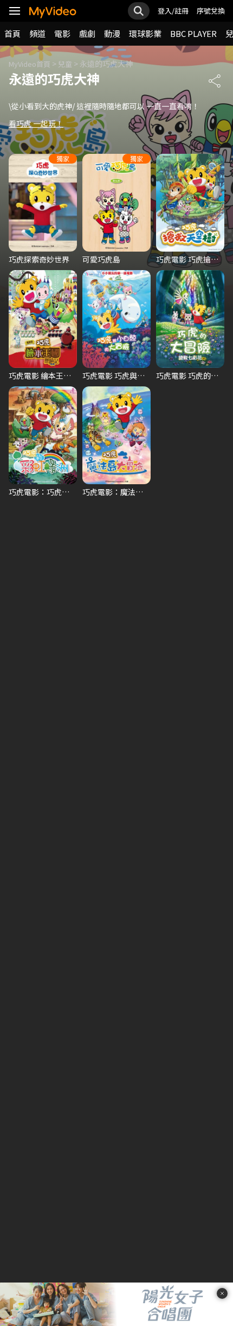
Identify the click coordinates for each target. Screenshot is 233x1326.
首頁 (12, 33)
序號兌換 (211, 10)
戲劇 (87, 33)
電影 (62, 33)
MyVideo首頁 (29, 64)
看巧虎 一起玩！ (36, 123)
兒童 (65, 64)
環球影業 (145, 33)
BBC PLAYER (193, 33)
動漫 (112, 33)
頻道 (37, 33)
